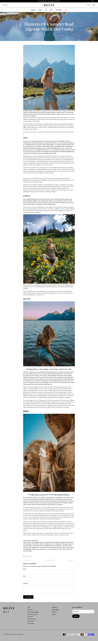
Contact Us (30, 616)
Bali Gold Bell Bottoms (62, 495)
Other (51, 10)
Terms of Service (32, 619)
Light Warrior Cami (37, 495)
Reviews (54, 614)
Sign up (76, 616)
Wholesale (54, 607)
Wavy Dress (33, 369)
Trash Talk (54, 612)
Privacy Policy (31, 623)
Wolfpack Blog (55, 610)
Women (40, 10)
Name (24, 569)
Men (46, 10)
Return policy (31, 621)
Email (24, 576)
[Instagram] (6, 611)
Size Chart (30, 610)
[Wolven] (49, 5)
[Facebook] (4, 611)
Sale (66, 10)
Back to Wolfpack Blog (49, 560)
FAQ (29, 607)
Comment (25, 583)
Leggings (33, 10)
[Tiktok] (8, 611)
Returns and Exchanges (33, 612)
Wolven (8, 634)
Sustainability (59, 10)
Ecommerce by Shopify (18, 634)
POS (11, 634)
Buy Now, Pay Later (32, 614)
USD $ (92, 1)
